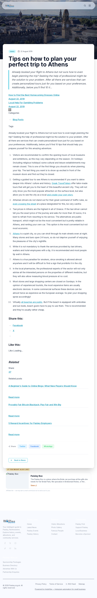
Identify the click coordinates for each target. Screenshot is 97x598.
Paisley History (33, 534)
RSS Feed (72, 584)
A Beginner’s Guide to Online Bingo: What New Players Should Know (43, 386)
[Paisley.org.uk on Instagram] (15, 543)
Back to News (20, 460)
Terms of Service (56, 584)
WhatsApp (48, 446)
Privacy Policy (40, 584)
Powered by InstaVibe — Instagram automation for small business (60, 589)
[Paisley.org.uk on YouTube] (10, 548)
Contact (54, 534)
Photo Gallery (56, 527)
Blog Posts (18, 119)
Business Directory (10, 565)
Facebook (35, 446)
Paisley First (80, 524)
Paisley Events (32, 531)
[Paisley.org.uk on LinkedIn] (15, 548)
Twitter (22, 446)
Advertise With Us (10, 569)
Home (29, 524)
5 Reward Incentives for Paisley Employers (30, 423)
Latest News (32, 527)
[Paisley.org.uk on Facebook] (5, 543)
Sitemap (82, 584)
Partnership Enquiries (11, 572)
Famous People (57, 531)
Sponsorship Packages (12, 562)
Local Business (81, 531)
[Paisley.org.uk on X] (10, 543)
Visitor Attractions (58, 524)
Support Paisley (82, 527)
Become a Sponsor (83, 534)
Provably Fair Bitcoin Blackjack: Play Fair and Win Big (35, 404)
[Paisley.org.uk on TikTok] (5, 548)
